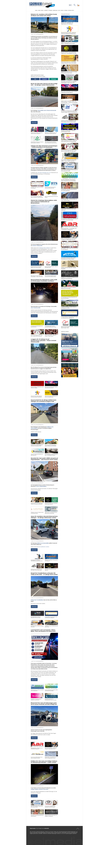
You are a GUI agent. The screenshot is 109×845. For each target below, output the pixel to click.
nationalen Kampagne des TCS (44, 172)
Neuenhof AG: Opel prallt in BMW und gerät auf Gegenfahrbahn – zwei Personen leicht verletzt (44, 458)
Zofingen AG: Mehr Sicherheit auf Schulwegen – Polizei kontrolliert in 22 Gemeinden (44, 146)
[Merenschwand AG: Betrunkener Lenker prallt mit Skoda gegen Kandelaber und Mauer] (44, 293)
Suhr (59, 10)
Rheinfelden (55, 10)
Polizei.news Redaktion (39, 34)
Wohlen (62, 10)
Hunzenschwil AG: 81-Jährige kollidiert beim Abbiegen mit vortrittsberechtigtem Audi (43, 400)
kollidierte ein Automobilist (43, 543)
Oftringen (50, 10)
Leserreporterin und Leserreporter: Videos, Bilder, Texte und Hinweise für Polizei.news (43, 630)
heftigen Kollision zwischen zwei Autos (39, 789)
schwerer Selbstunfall (37, 245)
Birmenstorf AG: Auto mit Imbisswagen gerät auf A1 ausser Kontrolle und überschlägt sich (44, 703)
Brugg (42, 10)
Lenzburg (46, 10)
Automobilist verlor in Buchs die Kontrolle (47, 110)
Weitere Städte (71, 10)
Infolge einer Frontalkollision (37, 599)
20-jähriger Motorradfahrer (44, 247)
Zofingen (66, 10)
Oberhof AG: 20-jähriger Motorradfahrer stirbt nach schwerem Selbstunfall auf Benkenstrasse (44, 202)
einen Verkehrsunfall (35, 307)
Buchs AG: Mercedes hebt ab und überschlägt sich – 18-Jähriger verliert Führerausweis (44, 84)
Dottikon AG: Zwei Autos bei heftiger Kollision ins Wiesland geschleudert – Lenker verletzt (44, 761)
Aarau (36, 10)
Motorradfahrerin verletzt (43, 546)
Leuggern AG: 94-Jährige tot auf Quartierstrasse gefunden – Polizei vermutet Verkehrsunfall (43, 340)
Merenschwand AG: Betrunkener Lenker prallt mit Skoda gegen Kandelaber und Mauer (44, 280)
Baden (39, 10)
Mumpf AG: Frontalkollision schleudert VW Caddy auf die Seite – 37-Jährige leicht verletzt (44, 573)
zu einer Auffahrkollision (40, 486)
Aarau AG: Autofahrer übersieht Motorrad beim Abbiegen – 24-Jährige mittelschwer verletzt (44, 517)
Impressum (33, 828)
